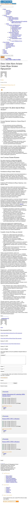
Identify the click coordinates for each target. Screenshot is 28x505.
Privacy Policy (9, 475)
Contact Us (8, 492)
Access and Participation (11, 479)
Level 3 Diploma (15, 26)
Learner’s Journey (10, 43)
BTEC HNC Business (13, 17)
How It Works (6, 42)
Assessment (8, 47)
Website (2, 371)
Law (10, 39)
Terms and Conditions (10, 478)
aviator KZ (6, 318)
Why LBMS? (9, 11)
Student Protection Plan (11, 480)
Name (2, 366)
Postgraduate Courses (16, 28)
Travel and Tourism (13, 37)
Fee (4, 49)
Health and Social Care (14, 32)
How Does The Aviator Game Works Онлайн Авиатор (10, 343)
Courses (5, 15)
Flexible (7, 14)
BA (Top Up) (15, 30)
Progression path (9, 44)
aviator (2, 318)
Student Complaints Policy (11, 482)
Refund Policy (9, 477)
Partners (5, 50)
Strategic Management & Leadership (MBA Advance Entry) (19, 22)
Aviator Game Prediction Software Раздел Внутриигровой (11, 333)
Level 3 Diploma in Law (16, 41)
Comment (3, 355)
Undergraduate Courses (16, 27)
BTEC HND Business (13, 19)
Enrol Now (5, 53)
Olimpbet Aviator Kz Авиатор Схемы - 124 (8, 84)
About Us (8, 10)
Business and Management (14, 25)
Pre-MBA (11, 20)
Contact (5, 52)
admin (3, 79)
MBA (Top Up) (15, 31)
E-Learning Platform (10, 45)
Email (2, 368)
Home (4, 9)
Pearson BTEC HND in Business (11, 441)
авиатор (21, 204)
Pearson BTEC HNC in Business (10, 418)
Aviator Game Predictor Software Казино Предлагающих (11, 338)
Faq (7, 48)
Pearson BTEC (9, 16)
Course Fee (8, 489)
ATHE (7, 23)
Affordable (8, 12)
